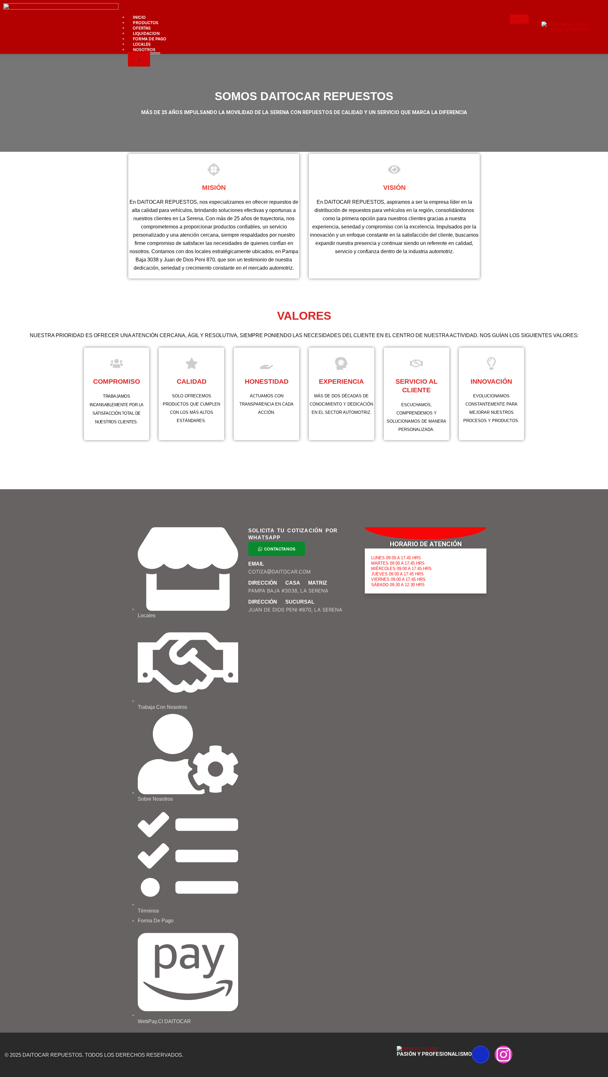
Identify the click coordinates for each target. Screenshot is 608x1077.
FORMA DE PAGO (149, 39)
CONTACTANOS (279, 549)
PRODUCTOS (145, 22)
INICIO (139, 17)
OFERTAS (142, 28)
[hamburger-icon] (519, 19)
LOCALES (142, 44)
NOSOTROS (144, 49)
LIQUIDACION (146, 33)
